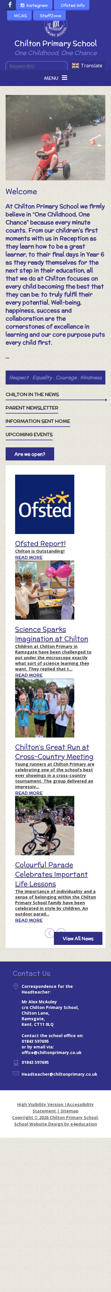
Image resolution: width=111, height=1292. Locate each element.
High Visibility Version (40, 1104)
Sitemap (69, 1111)
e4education (83, 1124)
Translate (91, 65)
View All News (78, 938)
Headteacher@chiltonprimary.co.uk (59, 1074)
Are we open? (30, 454)
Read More (29, 557)
